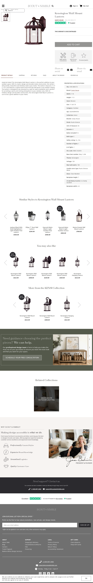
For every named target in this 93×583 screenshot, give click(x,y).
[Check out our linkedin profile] (52, 573)
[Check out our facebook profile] (48, 573)
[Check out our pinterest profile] (44, 573)
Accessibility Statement (55, 549)
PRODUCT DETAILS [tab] (7, 75)
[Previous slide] (5, 216)
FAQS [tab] (44, 75)
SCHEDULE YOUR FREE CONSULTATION (22, 358)
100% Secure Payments (73, 60)
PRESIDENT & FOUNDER (84, 463)
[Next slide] (88, 216)
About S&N (5, 542)
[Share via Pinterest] (68, 69)
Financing (28, 549)
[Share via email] (91, 69)
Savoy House (59, 20)
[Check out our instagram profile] (40, 573)
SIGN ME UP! (85, 525)
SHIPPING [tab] (22, 75)
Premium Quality (83, 60)
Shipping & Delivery (31, 542)
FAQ (26, 547)
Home (2, 9)
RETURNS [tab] (34, 75)
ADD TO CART (73, 44)
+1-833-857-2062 (36, 489)
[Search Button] (52, 6)
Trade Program (7, 549)
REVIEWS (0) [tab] (74, 75)
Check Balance (75, 542)
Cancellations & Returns (33, 544)
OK (86, 578)
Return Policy (52, 547)
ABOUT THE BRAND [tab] (58, 75)
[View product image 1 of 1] (5, 17)
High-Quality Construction (63, 60)
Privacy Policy (52, 544)
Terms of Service (53, 542)
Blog (3, 544)
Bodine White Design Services (12, 551)
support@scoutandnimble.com (55, 489)
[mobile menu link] (3, 6)
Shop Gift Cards (76, 544)
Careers (4, 547)
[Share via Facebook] (71, 69)
